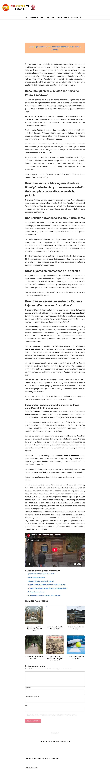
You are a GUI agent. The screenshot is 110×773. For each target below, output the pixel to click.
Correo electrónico (32, 696)
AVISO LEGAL (55, 733)
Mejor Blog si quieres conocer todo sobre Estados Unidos (42, 758)
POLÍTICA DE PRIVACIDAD (53, 741)
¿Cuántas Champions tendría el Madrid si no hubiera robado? (47, 588)
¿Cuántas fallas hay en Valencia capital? (41, 581)
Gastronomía (74, 17)
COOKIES (42, 741)
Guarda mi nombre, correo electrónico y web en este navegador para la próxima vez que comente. (52, 715)
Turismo (42, 17)
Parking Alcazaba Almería (36, 592)
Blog (47, 17)
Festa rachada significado (36, 577)
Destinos (59, 17)
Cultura (53, 17)
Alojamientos (34, 17)
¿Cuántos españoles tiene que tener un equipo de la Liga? (46, 584)
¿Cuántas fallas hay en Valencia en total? (41, 574)
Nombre (28, 687)
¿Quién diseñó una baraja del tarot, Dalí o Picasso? (44, 595)
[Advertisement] (55, 30)
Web (26, 705)
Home (26, 17)
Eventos (66, 17)
